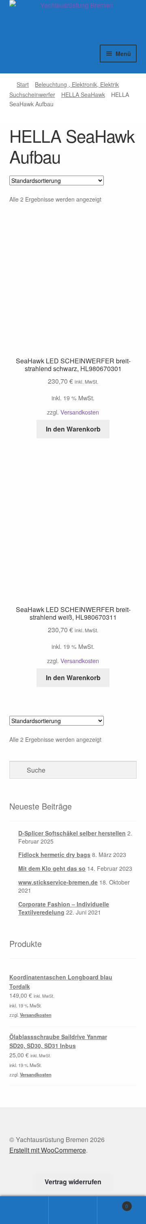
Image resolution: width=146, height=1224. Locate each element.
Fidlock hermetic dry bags (54, 854)
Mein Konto (24, 1210)
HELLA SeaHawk (83, 94)
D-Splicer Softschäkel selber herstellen (72, 833)
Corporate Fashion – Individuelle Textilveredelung (63, 908)
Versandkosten (79, 412)
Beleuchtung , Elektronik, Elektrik (77, 84)
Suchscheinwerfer (32, 94)
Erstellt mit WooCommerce (47, 1150)
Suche (73, 1210)
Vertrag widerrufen (73, 1181)
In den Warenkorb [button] (73, 429)
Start (23, 84)
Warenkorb (112, 1203)
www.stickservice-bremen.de (58, 882)
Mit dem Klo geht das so (52, 868)
